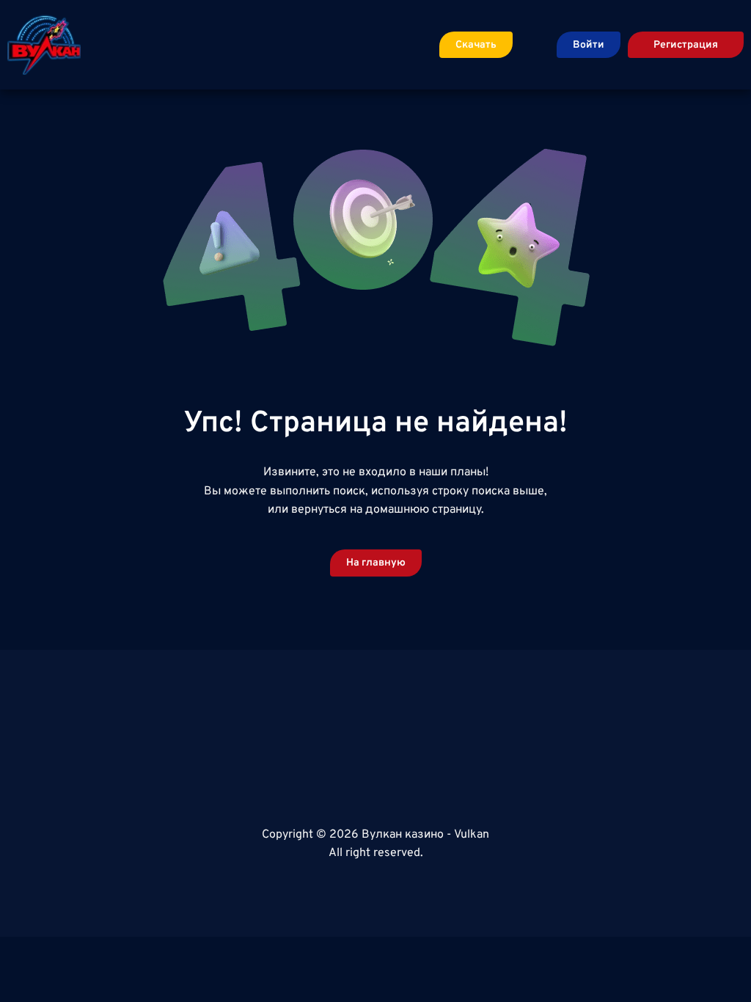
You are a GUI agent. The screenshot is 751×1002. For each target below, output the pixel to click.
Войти (588, 45)
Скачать (476, 45)
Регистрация (685, 45)
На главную (376, 563)
